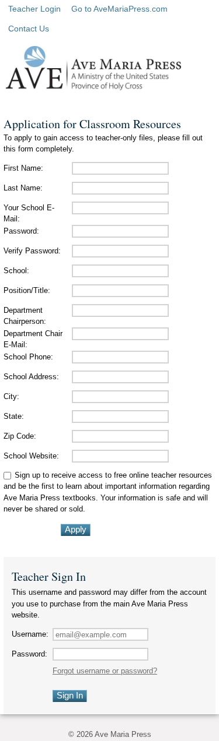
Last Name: (23, 188)
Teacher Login (34, 8)
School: (16, 270)
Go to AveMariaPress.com (119, 8)
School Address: (31, 376)
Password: (21, 231)
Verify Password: (32, 250)
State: (14, 416)
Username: (30, 634)
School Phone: (28, 356)
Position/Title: (27, 290)
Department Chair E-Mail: (33, 339)
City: (11, 396)
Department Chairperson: (25, 316)
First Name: (23, 168)
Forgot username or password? (105, 670)
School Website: (31, 455)
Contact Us (28, 28)
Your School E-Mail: (29, 213)
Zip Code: (20, 436)
